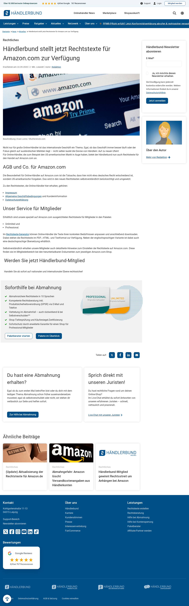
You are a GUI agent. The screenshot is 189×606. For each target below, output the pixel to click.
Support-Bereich (11, 519)
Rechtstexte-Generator (17, 234)
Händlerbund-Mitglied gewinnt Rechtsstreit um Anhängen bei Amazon (115, 476)
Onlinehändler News (84, 13)
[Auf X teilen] (112, 355)
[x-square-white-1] (5, 531)
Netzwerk (73, 23)
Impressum (11, 192)
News (14, 32)
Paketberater (134, 526)
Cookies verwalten (70, 598)
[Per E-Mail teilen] (137, 355)
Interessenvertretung (75, 526)
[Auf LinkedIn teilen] (128, 355)
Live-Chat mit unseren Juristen (104, 415)
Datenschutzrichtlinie (156, 92)
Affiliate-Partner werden (139, 530)
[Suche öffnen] (174, 13)
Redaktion (56, 67)
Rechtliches (11, 40)
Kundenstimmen (73, 517)
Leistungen (10, 23)
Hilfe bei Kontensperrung (140, 521)
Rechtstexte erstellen (138, 508)
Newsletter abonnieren (14, 523)
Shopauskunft (132, 13)
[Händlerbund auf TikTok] (36, 531)
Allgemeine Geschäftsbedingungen (23, 196)
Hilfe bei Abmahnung (138, 517)
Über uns (89, 23)
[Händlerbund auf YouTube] (24, 531)
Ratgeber (39, 23)
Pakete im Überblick (49, 336)
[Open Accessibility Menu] (7, 599)
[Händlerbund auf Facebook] (11, 531)
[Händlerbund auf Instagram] (18, 531)
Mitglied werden (175, 3)
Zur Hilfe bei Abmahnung (22, 414)
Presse (68, 521)
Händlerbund (72, 508)
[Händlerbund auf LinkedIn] (30, 531)
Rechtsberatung (135, 513)
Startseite (6, 32)
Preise (25, 23)
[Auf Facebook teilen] (120, 355)
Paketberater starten (18, 336)
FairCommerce (72, 530)
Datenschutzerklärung (16, 199)
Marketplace (109, 13)
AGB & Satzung (50, 598)
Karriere (69, 513)
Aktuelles (56, 23)
